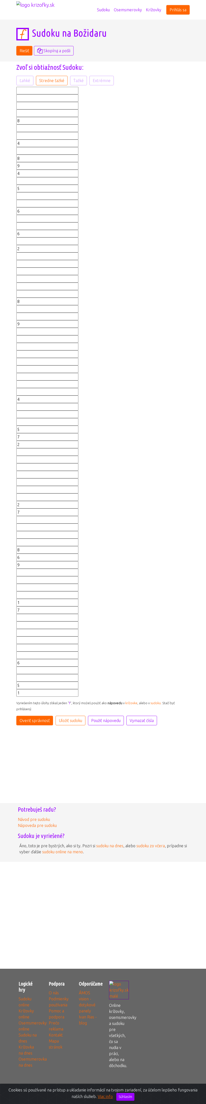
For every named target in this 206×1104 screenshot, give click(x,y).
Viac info (105, 1096)
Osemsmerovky (128, 10)
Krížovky (153, 10)
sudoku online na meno (62, 852)
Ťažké (78, 80)
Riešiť (24, 50)
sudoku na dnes (109, 845)
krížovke (131, 703)
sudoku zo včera (150, 845)
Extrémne (102, 80)
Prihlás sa (178, 10)
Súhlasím (125, 1097)
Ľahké (25, 80)
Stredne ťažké (51, 80)
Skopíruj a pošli (56, 50)
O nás (54, 993)
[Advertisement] (148, 118)
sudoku (155, 703)
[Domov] (93, 7)
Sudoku (103, 10)
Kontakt (56, 1035)
